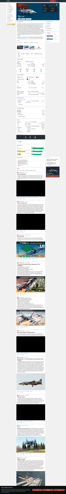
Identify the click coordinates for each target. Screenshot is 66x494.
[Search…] (57, 1)
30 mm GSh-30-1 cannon (21, 99)
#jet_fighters (27, 391)
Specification (20, 42)
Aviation (26, 197)
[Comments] (20, 232)
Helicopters (30, 197)
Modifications (20, 141)
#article (21, 391)
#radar (33, 197)
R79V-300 (29, 82)
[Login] (59, 1)
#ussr (24, 391)
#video (18, 197)
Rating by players (26, 42)
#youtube (36, 197)
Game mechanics (22, 197)
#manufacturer (31, 421)
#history (31, 391)
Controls (27, 453)
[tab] (56, 4)
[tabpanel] (52, 5)
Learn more (7, 492)
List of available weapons (21, 116)
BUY (53, 176)
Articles (37, 42)
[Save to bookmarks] (22, 328)
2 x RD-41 (29, 83)
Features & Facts (32, 42)
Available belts (20, 104)
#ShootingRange (25, 293)
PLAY (53, 1)
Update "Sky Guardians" (25, 37)
